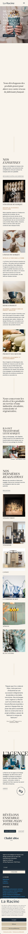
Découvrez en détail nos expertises (13, 176)
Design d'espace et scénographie (11, 894)
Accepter (14, 920)
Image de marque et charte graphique (12, 891)
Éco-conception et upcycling (10, 898)
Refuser (14, 924)
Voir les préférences (14, 928)
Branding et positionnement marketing (13, 889)
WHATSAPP (21, 831)
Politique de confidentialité (18, 932)
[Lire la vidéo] (14, 452)
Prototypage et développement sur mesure (14, 896)
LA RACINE (6, 877)
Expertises (5, 883)
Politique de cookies (7, 932)
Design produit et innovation (10, 892)
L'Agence (5, 881)
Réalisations (6, 490)
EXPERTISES (6, 886)
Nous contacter (9, 35)
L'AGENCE (5, 788)
